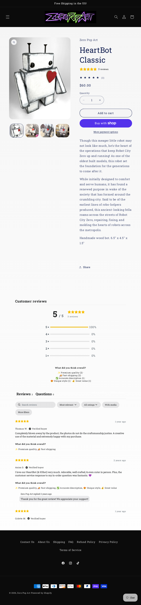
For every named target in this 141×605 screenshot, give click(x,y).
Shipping (59, 542)
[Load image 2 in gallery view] (32, 130)
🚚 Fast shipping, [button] (47, 487)
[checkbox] (110, 405)
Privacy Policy (108, 542)
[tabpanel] (70, 462)
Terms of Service (70, 550)
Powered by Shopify (41, 593)
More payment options (106, 131)
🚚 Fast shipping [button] (46, 449)
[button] (8, 17)
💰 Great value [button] (109, 487)
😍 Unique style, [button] (92, 487)
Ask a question (99, 392)
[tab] (44, 394)
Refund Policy (86, 542)
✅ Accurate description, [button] (70, 487)
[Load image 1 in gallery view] (16, 130)
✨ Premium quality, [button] (26, 449)
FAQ (70, 542)
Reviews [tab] (25, 394)
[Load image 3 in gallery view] (47, 130)
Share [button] (86, 267)
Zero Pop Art (23, 593)
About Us (44, 542)
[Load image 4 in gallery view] (62, 130)
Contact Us (27, 542)
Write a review (117, 392)
